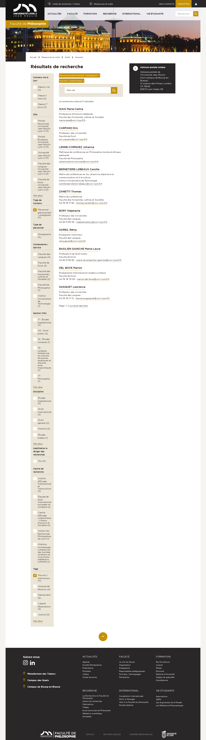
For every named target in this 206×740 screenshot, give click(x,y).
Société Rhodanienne (91, 665)
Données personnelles (141, 734)
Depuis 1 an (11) (44, 88)
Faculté (72, 14)
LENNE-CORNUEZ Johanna (76, 147)
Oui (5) (42, 461)
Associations (161, 696)
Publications (87, 668)
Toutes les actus (89, 677)
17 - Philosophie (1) (44, 378)
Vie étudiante (154, 14)
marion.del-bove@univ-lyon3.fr (93, 279)
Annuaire (79, 57)
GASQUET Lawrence (72, 287)
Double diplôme (126, 705)
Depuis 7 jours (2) (42, 105)
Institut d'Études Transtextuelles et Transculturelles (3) (46, 484)
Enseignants (124, 668)
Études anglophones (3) (44, 401)
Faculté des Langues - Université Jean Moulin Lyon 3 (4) (44, 168)
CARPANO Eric (68, 128)
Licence (159, 665)
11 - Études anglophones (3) (44, 322)
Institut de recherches (92, 701)
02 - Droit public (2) (43, 332)
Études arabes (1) (43, 436)
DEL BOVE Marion (70, 267)
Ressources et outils (51, 57)
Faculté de (28, 23)
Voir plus (38, 195)
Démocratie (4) (44, 596)
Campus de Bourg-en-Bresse (43, 686)
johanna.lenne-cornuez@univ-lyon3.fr (79, 161)
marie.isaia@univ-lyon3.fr (72, 120)
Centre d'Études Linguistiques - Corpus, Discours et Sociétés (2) (45, 518)
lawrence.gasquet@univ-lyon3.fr (93, 298)
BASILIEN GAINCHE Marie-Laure (79, 248)
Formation (90, 14)
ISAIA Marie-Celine (71, 109)
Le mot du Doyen (127, 662)
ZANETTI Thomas (70, 191)
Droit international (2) (44, 412)
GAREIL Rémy (68, 229)
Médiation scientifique (92, 713)
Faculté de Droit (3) (43, 264)
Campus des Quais (38, 680)
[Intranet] (196, 3)
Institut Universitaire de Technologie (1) (44, 301)
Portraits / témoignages (130, 674)
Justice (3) (43, 614)
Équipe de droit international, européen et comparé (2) (45, 501)
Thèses (85, 707)
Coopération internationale (131, 696)
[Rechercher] (195, 13)
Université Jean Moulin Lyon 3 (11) (44, 155)
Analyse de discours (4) (44, 588)
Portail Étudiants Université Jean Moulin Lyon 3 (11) (44, 141)
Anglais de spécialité (165, 677)
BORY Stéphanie (69, 210)
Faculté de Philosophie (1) (44, 287)
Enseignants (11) (44, 236)
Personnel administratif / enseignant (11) (44, 213)
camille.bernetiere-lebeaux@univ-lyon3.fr (80, 184)
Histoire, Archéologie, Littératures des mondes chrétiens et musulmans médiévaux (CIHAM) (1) (44, 553)
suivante (74, 306)
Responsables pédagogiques (132, 671)
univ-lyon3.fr (166, 4)
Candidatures (162, 680)
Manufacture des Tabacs (41, 673)
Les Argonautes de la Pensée (169, 702)
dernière (83, 306)
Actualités (54, 14)
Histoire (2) (44, 428)
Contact (90, 734)
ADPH (158, 699)
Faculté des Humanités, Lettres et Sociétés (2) (44, 275)
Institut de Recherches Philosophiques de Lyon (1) (46, 535)
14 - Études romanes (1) (44, 340)
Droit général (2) (43, 421)
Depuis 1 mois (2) (42, 97)
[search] (186, 13)
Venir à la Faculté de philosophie (133, 702)
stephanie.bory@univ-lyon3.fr (92, 222)
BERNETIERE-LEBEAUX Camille (79, 169)
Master (159, 668)
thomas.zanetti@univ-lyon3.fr (91, 203)
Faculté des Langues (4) (44, 255)
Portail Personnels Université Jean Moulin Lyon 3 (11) (44, 126)
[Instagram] (25, 662)
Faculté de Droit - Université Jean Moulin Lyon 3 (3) (44, 184)
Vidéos (85, 674)
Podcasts (86, 671)
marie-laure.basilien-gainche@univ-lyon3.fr (99, 260)
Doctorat (160, 671)
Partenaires (124, 677)
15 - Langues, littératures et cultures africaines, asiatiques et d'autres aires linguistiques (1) (44, 359)
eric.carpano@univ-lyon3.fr (73, 139)
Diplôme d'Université (165, 674)
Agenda (85, 662)
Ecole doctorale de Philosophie (96, 710)
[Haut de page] (103, 636)
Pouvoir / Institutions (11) (44, 578)
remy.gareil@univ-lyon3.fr (72, 241)
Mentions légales (112, 734)
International (131, 14)
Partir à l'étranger (127, 699)
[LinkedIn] (32, 662)
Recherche (109, 14)
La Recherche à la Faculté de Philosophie (95, 697)
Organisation (125, 665)
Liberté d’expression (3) (44, 606)
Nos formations (163, 662)
